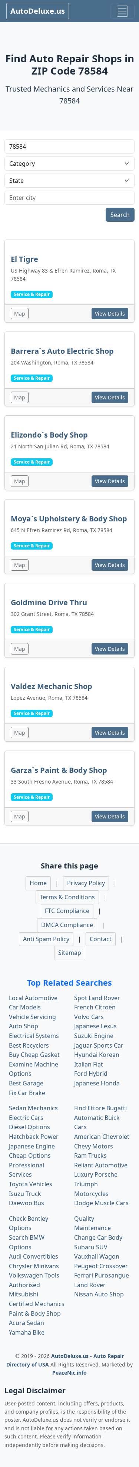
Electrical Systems (34, 1036)
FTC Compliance (67, 911)
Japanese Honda (97, 1083)
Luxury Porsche (96, 1174)
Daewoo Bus (26, 1203)
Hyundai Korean (96, 1055)
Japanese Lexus (95, 1026)
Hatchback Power (34, 1137)
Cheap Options (30, 1155)
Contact (101, 939)
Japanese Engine (32, 1146)
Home (38, 883)
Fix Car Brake (27, 1093)
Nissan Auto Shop (99, 1294)
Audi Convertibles (33, 1256)
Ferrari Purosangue (101, 1275)
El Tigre (24, 259)
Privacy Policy (86, 883)
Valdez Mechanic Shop (51, 686)
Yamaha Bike (26, 1332)
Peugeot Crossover (101, 1266)
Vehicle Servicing (32, 1017)
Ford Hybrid (90, 1073)
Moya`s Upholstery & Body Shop (69, 519)
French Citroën (95, 1007)
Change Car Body (98, 1237)
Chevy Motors (93, 1146)
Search (120, 215)
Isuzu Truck (25, 1194)
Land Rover (90, 1285)
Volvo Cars (89, 1017)
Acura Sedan (26, 1323)
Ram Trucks (90, 1155)
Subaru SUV (90, 1247)
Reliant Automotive (101, 1165)
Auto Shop (23, 1026)
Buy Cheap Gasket (34, 1055)
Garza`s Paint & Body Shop (59, 770)
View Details (110, 313)
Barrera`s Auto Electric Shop (62, 351)
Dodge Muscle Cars (101, 1203)
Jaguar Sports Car (98, 1045)
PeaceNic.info (69, 1372)
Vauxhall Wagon (96, 1256)
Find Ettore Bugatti (100, 1108)
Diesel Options (29, 1127)
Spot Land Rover (97, 998)
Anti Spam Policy (46, 939)
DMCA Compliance (67, 925)
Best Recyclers (29, 1045)
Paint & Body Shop (35, 1313)
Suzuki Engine (93, 1036)
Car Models (25, 1007)
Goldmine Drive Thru (49, 602)
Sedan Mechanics (33, 1108)
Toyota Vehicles (30, 1184)
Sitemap (69, 953)
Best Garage (26, 1083)
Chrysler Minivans (34, 1266)
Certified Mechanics (36, 1304)
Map (19, 313)
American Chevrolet (101, 1137)
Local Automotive (33, 998)
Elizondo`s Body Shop (49, 435)
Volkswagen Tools (34, 1275)
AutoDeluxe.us (37, 11)
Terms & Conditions (67, 897)
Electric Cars (26, 1118)
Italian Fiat (88, 1064)
